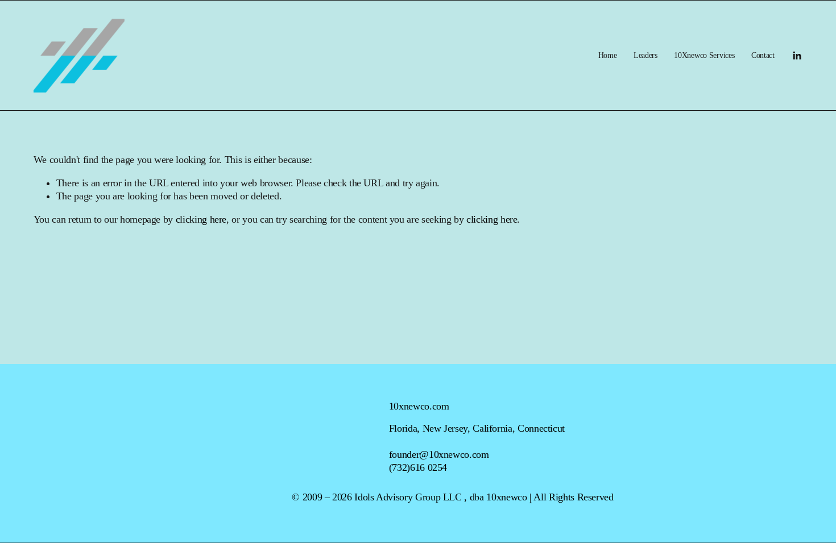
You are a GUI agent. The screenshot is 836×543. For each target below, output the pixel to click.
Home (607, 55)
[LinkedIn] (796, 55)
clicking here (201, 219)
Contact (763, 55)
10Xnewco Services (704, 55)
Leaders (645, 55)
